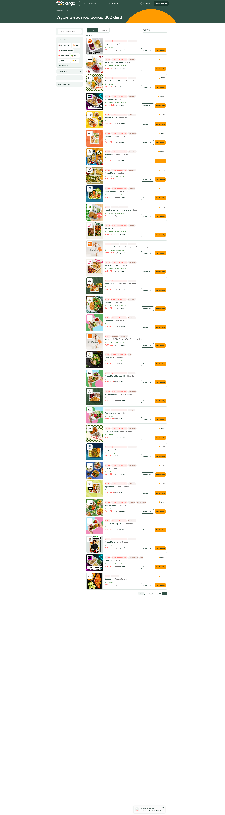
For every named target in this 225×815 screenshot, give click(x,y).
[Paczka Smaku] (90, 576)
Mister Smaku (122, 155)
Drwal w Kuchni (132, 81)
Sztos (118, 99)
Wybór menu (110, 487)
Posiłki (60, 78)
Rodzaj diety (62, 39)
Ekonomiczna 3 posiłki (114, 524)
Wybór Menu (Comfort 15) (115, 376)
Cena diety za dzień (64, 84)
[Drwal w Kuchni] (90, 78)
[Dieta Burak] (90, 318)
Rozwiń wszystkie (63, 65)
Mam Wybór (109, 99)
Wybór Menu (110, 173)
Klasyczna (109, 579)
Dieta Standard (111, 265)
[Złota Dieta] (90, 299)
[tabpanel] (126, 314)
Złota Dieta (118, 302)
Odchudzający (110, 191)
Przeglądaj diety (114, 3)
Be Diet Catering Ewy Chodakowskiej (133, 247)
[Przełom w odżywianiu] (90, 281)
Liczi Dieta (123, 228)
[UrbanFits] (90, 115)
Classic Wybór (110, 284)
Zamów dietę (159, 3)
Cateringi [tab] (103, 30)
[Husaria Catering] (90, 170)
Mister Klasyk (110, 155)
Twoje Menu (118, 44)
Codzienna (109, 321)
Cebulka (136, 210)
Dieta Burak (119, 321)
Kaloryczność (62, 71)
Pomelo (128, 62)
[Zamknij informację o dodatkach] (163, 808)
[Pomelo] (90, 59)
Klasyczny (109, 450)
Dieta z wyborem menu (114, 62)
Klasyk (107, 468)
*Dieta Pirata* (123, 191)
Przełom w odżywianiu (127, 284)
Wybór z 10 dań (111, 228)
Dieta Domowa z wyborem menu (118, 210)
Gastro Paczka (120, 136)
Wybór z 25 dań (111, 118)
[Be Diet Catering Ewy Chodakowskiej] (90, 244)
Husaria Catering (123, 173)
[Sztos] (90, 96)
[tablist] (98, 30)
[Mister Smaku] (90, 152)
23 (160, 593)
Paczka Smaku (121, 579)
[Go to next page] (164, 593)
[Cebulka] (90, 207)
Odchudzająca (110, 413)
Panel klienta (147, 3)
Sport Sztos (109, 560)
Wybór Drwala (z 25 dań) (114, 81)
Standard (108, 136)
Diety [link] (66, 10)
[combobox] (154, 30)
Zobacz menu (147, 50)
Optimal (108, 339)
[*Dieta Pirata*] (90, 189)
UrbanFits (123, 118)
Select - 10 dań (111, 247)
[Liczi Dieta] (90, 225)
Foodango (59, 10)
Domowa (108, 44)
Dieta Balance (110, 394)
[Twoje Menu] (90, 41)
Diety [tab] (92, 30)
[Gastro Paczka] (90, 133)
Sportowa (108, 358)
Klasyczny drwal (111, 431)
